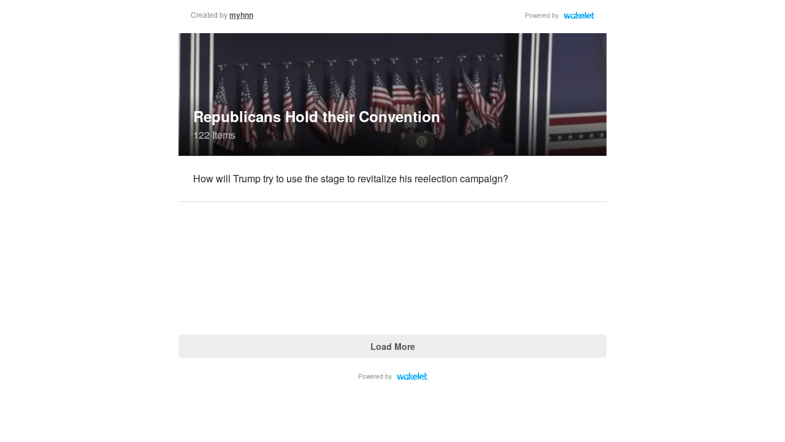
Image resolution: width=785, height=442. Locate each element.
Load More (392, 346)
